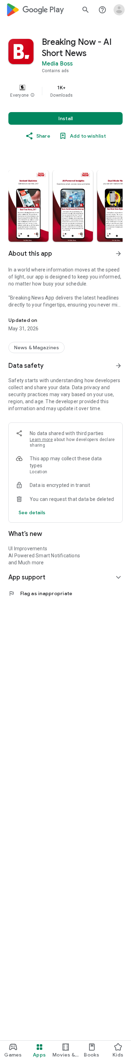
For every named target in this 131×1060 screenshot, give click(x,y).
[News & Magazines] (36, 347)
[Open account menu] (119, 9)
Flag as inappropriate (40, 593)
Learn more (41, 439)
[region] (65, 91)
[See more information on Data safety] (118, 365)
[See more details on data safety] (32, 512)
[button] (32, 95)
